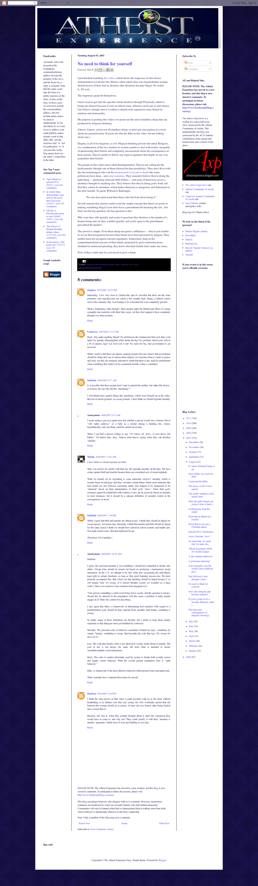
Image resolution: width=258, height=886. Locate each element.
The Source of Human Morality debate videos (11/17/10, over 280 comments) (55, 232)
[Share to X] (104, 70)
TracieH (189, 254)
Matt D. (189, 239)
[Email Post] (83, 261)
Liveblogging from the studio (199, 510)
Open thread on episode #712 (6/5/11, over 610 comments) (54, 183)
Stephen (91, 290)
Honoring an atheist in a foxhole (199, 518)
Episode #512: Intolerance (200, 531)
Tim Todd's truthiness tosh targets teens (201, 495)
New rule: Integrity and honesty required (199, 593)
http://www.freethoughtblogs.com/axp (96, 794)
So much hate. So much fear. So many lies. (199, 542)
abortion (89, 264)
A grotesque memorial (199, 561)
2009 (188, 428)
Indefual (91, 380)
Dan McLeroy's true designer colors (198, 577)
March (192, 640)
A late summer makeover (200, 556)
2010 (188, 423)
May (191, 631)
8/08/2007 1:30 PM (106, 515)
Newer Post (84, 823)
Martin (91, 457)
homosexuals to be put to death (131, 172)
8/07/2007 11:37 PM (109, 331)
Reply (90, 320)
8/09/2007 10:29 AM (111, 553)
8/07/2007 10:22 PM (107, 290)
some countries (116, 176)
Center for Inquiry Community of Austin (200, 198)
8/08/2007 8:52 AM (110, 415)
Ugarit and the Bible (198, 481)
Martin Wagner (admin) (196, 231)
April (192, 636)
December (194, 442)
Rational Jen (191, 243)
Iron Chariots (191, 203)
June (191, 626)
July (191, 621)
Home (124, 823)
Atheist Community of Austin (199, 189)
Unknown (92, 331)
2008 (188, 432)
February (193, 645)
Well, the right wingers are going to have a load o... (201, 503)
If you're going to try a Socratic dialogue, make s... (201, 601)
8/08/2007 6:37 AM (107, 380)
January (193, 650)
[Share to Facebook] (108, 70)
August (193, 461)
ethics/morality (101, 264)
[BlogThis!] (100, 70)
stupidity (124, 264)
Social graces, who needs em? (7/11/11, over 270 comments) (56, 246)
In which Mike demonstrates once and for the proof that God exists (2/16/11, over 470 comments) (55, 199)
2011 (188, 418)
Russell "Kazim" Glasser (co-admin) (199, 249)
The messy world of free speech (200, 487)
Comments (192, 68)
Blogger (162, 860)
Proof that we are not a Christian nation (199, 525)
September (194, 456)
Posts (190, 62)
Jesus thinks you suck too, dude (201, 475)
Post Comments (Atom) (102, 829)
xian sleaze (134, 264)
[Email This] (97, 70)
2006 (188, 656)
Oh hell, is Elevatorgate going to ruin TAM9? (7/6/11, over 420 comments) (55, 216)
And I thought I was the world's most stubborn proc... (200, 568)
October (193, 451)
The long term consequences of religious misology (198, 612)
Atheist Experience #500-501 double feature (200, 550)
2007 (188, 437)
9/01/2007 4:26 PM (106, 693)
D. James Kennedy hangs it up (201, 467)
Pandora (91, 693)
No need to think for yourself (105, 63)
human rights (114, 264)
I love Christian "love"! (199, 536)
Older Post (164, 823)
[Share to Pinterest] (112, 70)
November (194, 447)
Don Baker (190, 235)
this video (109, 78)
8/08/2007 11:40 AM (106, 456)
